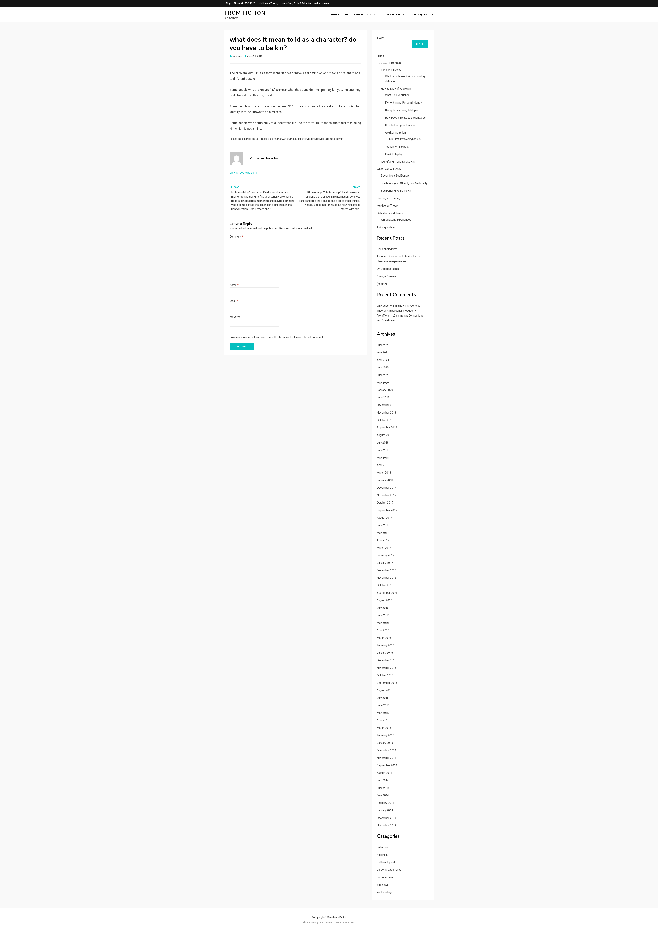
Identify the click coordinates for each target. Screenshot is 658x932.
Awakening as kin (395, 132)
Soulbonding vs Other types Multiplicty (404, 183)
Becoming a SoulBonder (395, 175)
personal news (385, 877)
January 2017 (385, 562)
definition (382, 847)
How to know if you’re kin (396, 88)
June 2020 (383, 375)
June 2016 (383, 615)
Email (234, 300)
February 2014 (385, 802)
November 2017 (386, 495)
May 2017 (383, 532)
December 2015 (386, 660)
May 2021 (383, 352)
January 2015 (385, 743)
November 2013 (386, 825)
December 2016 (386, 570)
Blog (228, 3)
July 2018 (383, 442)
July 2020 (383, 367)
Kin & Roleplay (393, 154)
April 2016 (383, 630)
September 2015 (387, 683)
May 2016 (383, 622)
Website (235, 316)
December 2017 (386, 487)
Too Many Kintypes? (397, 146)
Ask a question (322, 3)
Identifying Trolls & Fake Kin (296, 3)
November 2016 (386, 577)
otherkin (338, 138)
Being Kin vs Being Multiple (401, 110)
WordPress (350, 922)
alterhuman (276, 138)
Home (335, 14)
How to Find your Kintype (400, 125)
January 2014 (385, 810)
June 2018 (383, 450)
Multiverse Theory (268, 3)
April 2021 (383, 360)
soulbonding (384, 892)
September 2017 (387, 510)
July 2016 (383, 607)
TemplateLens (325, 922)
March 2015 (384, 727)
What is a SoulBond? (389, 169)
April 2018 (383, 465)
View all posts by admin (244, 172)
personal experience (389, 869)
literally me (327, 138)
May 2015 (383, 713)
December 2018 (386, 405)
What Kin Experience (397, 95)
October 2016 (385, 585)
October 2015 (385, 675)
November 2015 (386, 667)
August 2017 (384, 517)
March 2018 (384, 472)
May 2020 (383, 382)
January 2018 (385, 480)
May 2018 (383, 457)
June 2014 (383, 788)
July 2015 (383, 697)
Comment (236, 236)
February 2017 (385, 555)
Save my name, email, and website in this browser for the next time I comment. (277, 337)
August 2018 (384, 435)
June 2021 (383, 345)
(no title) (382, 284)
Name (234, 285)
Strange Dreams (386, 276)
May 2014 (383, 795)
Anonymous (289, 138)
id (309, 138)
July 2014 (383, 780)
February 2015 (385, 735)
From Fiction (244, 12)
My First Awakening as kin (405, 139)
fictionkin (302, 138)
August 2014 (384, 772)
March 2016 (384, 637)
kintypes (315, 138)
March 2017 (384, 547)
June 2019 (383, 397)
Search (381, 37)
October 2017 (385, 502)
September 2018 (387, 427)
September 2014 (387, 765)
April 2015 (383, 720)
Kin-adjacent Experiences (396, 219)
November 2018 (386, 412)
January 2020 (385, 390)
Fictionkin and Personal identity (404, 102)
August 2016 (384, 600)
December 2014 (386, 750)
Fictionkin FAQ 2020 (244, 3)
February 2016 (385, 645)
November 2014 (386, 757)
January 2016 (385, 652)
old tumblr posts (249, 138)
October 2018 (385, 420)
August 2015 (384, 690)
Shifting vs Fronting (388, 198)
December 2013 (386, 818)
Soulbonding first (387, 249)
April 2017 (383, 540)
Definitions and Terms (390, 213)
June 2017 (383, 525)
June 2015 (383, 705)
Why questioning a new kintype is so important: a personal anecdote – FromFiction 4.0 (399, 310)
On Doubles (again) (388, 268)
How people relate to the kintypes (405, 117)
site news (383, 884)
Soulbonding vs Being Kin (396, 190)
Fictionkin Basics (391, 69)
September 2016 (387, 592)
